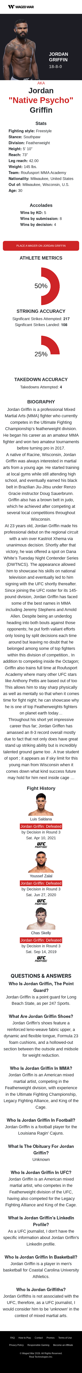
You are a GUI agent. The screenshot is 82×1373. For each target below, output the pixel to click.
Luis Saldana (41, 819)
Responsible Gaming (38, 1345)
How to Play (24, 1337)
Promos (51, 1337)
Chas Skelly (41, 933)
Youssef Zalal (41, 876)
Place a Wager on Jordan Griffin (41, 245)
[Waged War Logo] (21, 7)
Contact (39, 1337)
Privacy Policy (16, 1345)
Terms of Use (65, 1337)
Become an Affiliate (63, 1345)
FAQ (12, 1337)
